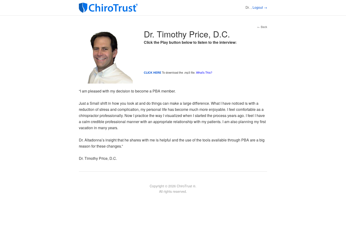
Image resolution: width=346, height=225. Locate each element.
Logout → (260, 7)
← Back (262, 27)
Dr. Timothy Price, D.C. (187, 34)
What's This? (204, 72)
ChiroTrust (109, 7)
